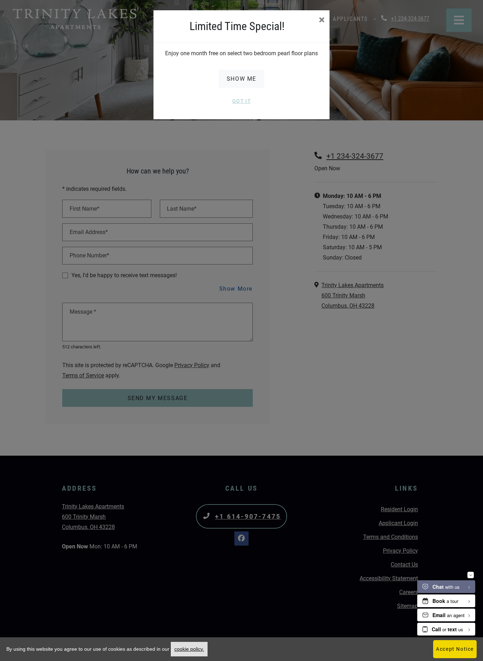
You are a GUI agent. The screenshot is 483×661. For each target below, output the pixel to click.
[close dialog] (321, 20)
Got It (241, 101)
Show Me (241, 78)
